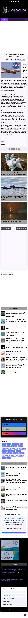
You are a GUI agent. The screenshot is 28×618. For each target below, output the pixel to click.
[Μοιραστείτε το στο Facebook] (23, 60)
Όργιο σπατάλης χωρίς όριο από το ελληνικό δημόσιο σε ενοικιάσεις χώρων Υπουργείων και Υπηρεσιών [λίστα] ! (16, 508)
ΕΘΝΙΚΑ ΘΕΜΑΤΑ (22, 448)
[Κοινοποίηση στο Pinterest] (24, 60)
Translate (11, 274)
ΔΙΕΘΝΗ (3, 457)
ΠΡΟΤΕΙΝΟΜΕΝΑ (15, 443)
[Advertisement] (14, 37)
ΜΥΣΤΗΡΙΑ (20, 446)
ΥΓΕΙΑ (9, 446)
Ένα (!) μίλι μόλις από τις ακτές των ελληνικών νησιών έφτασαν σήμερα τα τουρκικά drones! (15, 334)
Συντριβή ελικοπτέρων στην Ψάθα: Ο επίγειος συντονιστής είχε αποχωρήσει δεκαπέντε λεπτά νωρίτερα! (16, 321)
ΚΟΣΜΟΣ (8, 144)
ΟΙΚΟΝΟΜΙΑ (10, 448)
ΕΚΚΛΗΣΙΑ (4, 453)
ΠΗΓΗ (2, 141)
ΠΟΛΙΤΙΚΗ (4, 448)
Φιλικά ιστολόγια (7, 592)
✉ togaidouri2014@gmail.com (14, 532)
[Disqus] (14, 251)
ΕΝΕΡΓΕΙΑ (15, 453)
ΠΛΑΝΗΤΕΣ (18, 450)
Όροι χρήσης (6, 601)
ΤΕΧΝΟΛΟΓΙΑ (20, 455)
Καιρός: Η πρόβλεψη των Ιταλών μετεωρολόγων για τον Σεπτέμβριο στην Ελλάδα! (15, 353)
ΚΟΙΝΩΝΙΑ (16, 448)
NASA (9, 450)
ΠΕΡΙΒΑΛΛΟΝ (14, 446)
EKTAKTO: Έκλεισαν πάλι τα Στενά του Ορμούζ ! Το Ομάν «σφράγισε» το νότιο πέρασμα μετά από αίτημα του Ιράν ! (15, 340)
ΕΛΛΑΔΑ (3, 443)
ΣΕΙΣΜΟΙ (8, 457)
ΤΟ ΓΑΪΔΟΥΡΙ (21, 453)
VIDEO (21, 443)
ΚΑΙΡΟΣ (3, 455)
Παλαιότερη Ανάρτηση (21, 228)
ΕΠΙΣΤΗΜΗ (4, 450)
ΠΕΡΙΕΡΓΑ (4, 446)
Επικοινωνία (6, 595)
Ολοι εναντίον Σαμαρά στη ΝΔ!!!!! (13, 372)
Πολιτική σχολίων (7, 604)
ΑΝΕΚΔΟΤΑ (10, 453)
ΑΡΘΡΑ (8, 455)
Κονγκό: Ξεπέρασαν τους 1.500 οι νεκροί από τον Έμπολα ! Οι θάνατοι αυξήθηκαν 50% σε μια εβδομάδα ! (13, 173)
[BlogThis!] (20, 60)
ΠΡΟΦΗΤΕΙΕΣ (13, 455)
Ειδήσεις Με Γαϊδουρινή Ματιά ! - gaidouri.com (12, 610)
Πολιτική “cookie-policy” (9, 598)
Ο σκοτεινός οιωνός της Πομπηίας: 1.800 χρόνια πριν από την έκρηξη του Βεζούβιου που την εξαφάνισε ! (13, 222)
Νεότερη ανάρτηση (5, 228)
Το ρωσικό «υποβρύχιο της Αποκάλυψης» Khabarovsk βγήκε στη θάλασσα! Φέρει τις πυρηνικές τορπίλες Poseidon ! (13, 198)
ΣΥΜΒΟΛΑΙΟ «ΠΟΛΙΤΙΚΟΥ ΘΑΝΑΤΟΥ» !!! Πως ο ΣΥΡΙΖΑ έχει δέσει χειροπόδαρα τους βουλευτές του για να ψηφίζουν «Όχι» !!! (16, 359)
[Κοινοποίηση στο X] (22, 60)
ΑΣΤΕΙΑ (13, 450)
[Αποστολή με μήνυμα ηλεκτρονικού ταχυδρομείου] (19, 60)
